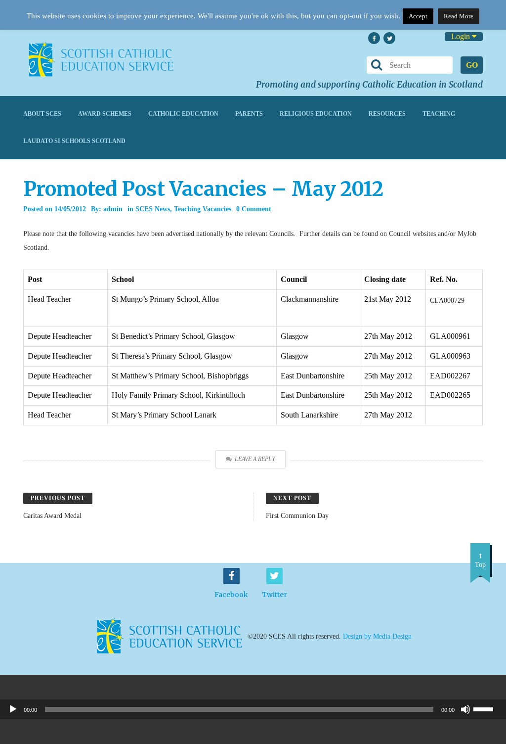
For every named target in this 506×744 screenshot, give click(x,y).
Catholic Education (183, 113)
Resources (387, 113)
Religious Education (316, 113)
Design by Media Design (377, 636)
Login (461, 36)
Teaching (438, 113)
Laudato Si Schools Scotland (74, 141)
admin (113, 209)
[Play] (13, 709)
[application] (253, 709)
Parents (249, 113)
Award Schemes (104, 113)
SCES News (152, 209)
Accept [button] (418, 16)
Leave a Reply (255, 459)
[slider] (487, 708)
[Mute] (465, 709)
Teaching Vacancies (202, 209)
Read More (458, 16)
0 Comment (253, 209)
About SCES (42, 113)
